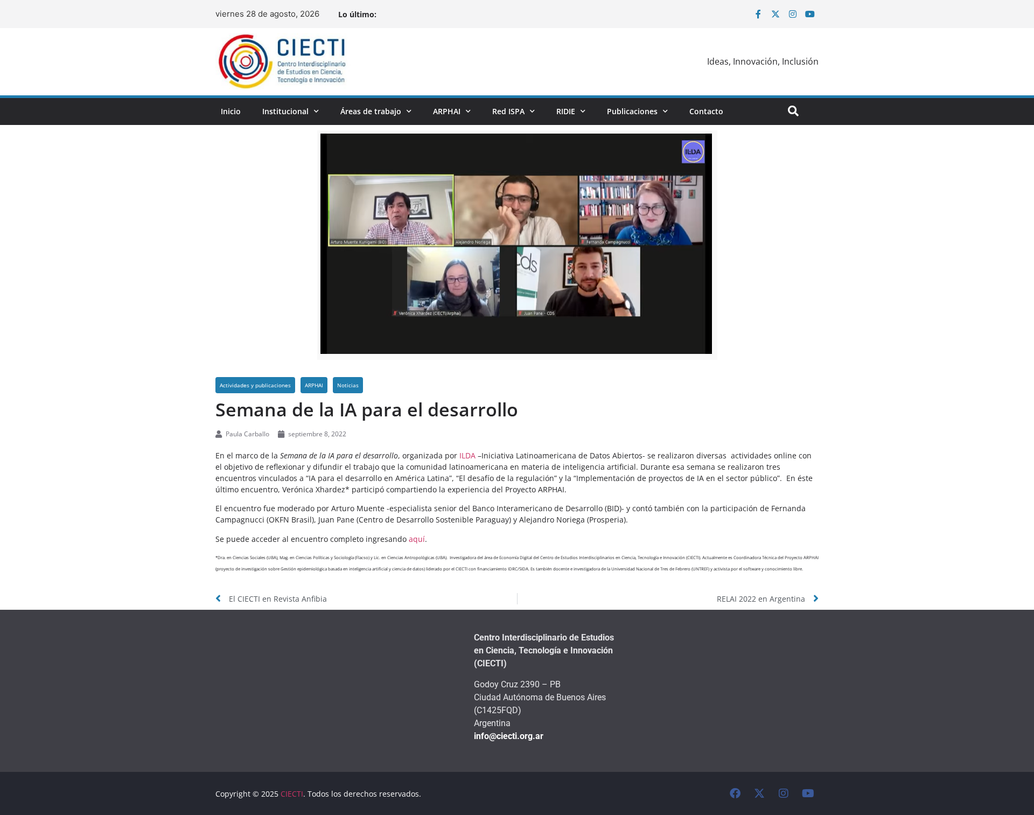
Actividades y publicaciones (255, 385)
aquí (417, 539)
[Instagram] (792, 14)
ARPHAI (446, 111)
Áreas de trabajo (370, 111)
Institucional (285, 111)
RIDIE (565, 111)
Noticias (348, 385)
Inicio (231, 111)
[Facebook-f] (758, 14)
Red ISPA (508, 111)
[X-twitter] (775, 14)
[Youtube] (810, 14)
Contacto (706, 111)
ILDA (468, 455)
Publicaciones (632, 111)
